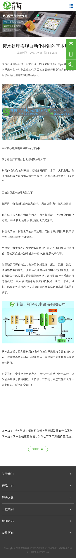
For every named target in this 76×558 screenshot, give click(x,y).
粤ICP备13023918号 (40, 552)
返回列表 (38, 449)
